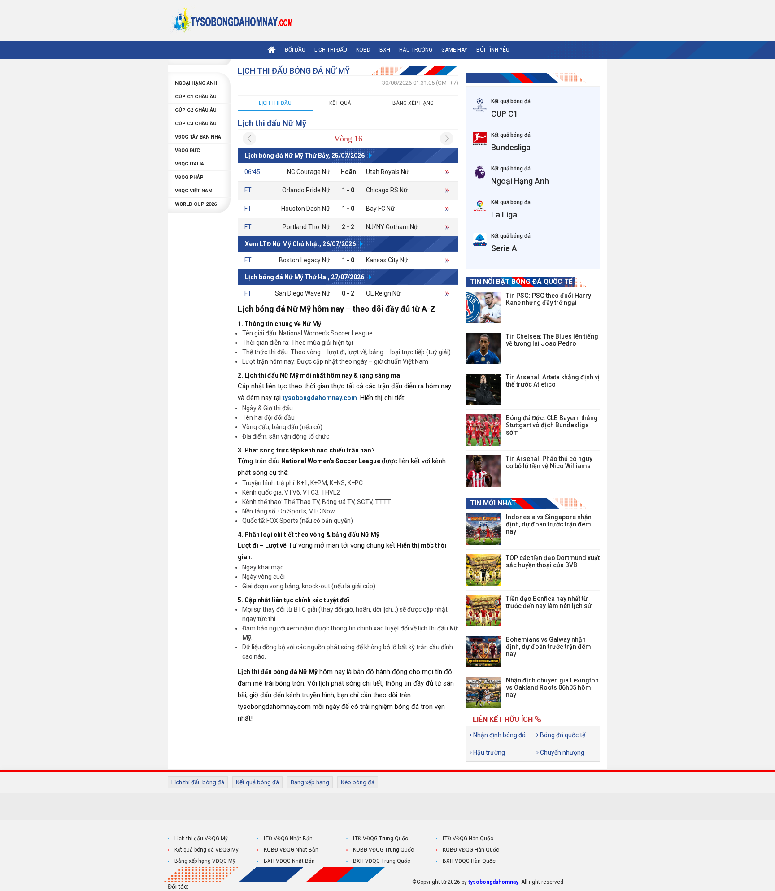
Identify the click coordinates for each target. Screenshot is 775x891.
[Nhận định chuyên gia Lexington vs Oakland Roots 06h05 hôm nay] (483, 692)
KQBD (363, 50)
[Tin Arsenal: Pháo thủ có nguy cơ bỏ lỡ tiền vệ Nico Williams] (483, 471)
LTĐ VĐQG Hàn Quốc (468, 838)
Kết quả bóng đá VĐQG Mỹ (206, 850)
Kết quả (340, 103)
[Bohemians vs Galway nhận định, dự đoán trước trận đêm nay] (483, 651)
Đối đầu (295, 50)
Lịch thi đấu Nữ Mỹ (272, 123)
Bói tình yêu (492, 50)
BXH (384, 50)
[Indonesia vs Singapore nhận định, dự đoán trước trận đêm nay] (483, 529)
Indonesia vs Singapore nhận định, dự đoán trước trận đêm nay (549, 524)
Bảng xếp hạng (413, 103)
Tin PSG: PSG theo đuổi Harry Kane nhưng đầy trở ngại (548, 299)
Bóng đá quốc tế (562, 735)
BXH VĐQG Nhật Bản (289, 861)
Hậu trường (415, 50)
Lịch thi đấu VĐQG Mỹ (201, 838)
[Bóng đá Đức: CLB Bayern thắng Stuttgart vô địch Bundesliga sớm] (483, 430)
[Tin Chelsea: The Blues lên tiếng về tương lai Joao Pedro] (483, 348)
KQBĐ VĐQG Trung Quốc (383, 850)
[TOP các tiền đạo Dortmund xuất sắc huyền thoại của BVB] (483, 570)
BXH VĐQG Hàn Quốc (469, 861)
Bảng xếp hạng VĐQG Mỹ (204, 861)
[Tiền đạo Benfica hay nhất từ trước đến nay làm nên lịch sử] (483, 610)
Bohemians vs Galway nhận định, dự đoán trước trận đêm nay (548, 646)
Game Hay (454, 50)
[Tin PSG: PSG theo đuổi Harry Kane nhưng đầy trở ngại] (483, 307)
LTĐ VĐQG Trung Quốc (380, 838)
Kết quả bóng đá (257, 782)
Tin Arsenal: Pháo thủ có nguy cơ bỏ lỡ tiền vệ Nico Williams (549, 462)
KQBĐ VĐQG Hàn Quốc (471, 850)
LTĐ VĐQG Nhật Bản (288, 838)
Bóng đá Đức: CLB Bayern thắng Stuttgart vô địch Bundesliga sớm (552, 425)
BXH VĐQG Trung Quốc (381, 861)
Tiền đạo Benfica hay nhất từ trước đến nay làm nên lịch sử (549, 602)
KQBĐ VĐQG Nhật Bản (291, 850)
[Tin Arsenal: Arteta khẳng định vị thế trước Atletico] (483, 389)
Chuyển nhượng (561, 752)
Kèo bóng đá (357, 782)
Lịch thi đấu (330, 50)
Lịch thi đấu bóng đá (197, 782)
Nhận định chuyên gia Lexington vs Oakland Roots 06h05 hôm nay (552, 687)
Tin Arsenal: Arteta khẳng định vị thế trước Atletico (553, 381)
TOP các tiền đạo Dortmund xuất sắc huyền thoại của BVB (553, 561)
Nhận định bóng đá (499, 735)
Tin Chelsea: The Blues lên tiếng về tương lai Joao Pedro (552, 340)
